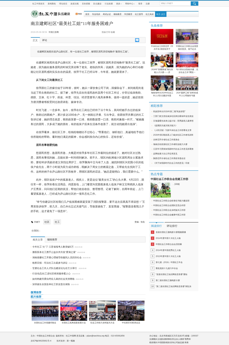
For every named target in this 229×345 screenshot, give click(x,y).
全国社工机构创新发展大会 (74, 323)
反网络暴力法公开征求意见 (165, 153)
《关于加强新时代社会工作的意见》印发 (171, 163)
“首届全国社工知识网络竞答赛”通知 (171, 274)
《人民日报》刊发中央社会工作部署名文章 (172, 130)
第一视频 (71, 341)
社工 (57, 221)
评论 (44, 40)
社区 (46, 221)
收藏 (113, 32)
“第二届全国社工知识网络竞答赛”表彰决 (173, 286)
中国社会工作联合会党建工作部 (169, 179)
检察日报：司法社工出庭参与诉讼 (50, 262)
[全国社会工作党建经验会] (45, 311)
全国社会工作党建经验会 (45, 323)
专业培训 (96, 14)
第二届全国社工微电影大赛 (168, 280)
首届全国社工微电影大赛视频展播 (171, 232)
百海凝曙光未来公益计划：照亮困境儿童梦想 (173, 121)
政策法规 (75, 4)
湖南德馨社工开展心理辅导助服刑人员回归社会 (57, 257)
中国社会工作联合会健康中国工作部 (169, 215)
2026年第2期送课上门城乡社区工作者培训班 (173, 135)
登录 (140, 4)
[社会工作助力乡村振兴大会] (102, 311)
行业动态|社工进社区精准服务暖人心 (51, 273)
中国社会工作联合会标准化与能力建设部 (171, 201)
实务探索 (86, 4)
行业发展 (109, 4)
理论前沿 (63, 4)
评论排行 (172, 225)
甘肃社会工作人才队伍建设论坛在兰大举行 (55, 268)
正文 (35, 40)
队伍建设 (97, 4)
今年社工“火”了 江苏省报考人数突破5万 (53, 246)
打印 (108, 32)
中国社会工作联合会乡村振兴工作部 (169, 210)
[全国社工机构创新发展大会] (73, 311)
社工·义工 (160, 14)
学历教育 (128, 14)
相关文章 (38, 239)
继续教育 (117, 14)
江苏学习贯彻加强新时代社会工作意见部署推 (173, 149)
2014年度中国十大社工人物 (168, 238)
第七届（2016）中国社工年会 (169, 262)
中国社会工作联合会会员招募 (169, 244)
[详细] (177, 184)
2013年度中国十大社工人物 (168, 256)
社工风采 (150, 14)
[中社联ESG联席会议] (131, 311)
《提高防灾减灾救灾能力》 (165, 125)
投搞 (104, 32)
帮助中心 (129, 4)
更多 (118, 4)
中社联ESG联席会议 (131, 323)
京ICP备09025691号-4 (41, 341)
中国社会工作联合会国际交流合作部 (169, 205)
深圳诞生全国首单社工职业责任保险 (51, 284)
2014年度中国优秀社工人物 (168, 250)
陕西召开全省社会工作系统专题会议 (169, 158)
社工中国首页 (38, 4)
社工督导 (139, 14)
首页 (87, 14)
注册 (148, 4)
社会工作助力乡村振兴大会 (102, 323)
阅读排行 (156, 225)
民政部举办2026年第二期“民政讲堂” (169, 111)
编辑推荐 (52, 239)
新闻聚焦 (52, 4)
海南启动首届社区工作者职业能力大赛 (170, 144)
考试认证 (107, 14)
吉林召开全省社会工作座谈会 (166, 139)
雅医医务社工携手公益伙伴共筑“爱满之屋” (54, 252)
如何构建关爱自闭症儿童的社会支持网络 (53, 279)
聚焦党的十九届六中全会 (167, 268)
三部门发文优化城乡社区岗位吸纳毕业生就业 (173, 116)
